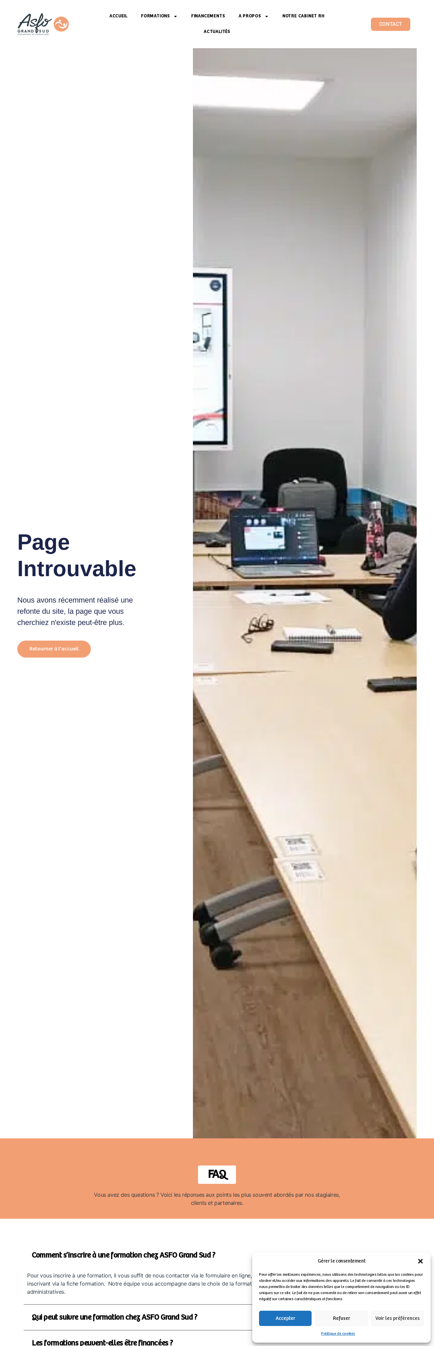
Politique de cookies (338, 1333)
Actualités (217, 31)
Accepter (285, 1318)
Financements (208, 16)
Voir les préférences (397, 1318)
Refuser (341, 1318)
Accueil (118, 16)
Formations (155, 16)
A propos (250, 16)
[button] (420, 1261)
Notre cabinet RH (303, 16)
